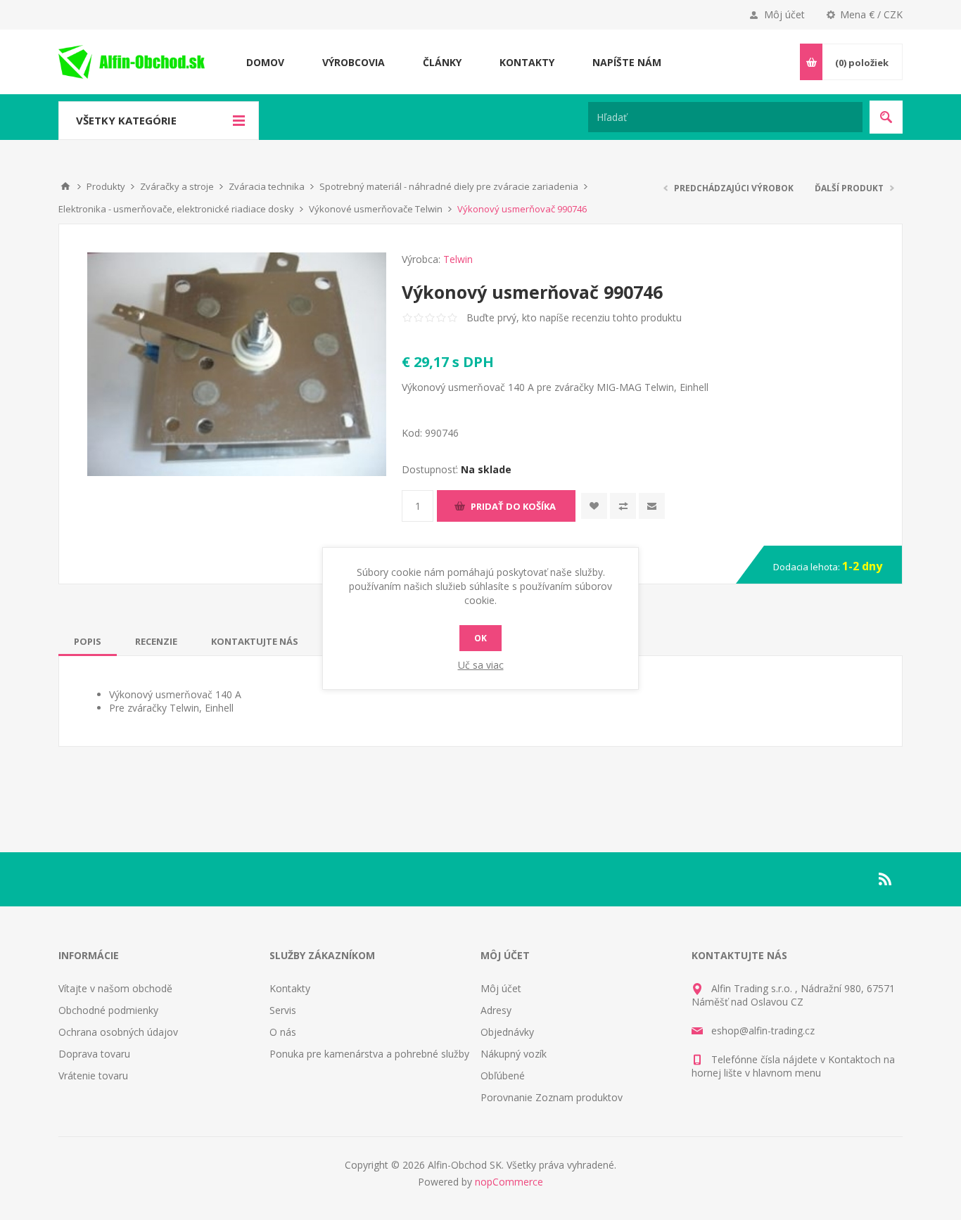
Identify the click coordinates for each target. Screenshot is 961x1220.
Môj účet (784, 14)
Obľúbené (502, 1075)
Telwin (458, 259)
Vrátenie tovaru (93, 1075)
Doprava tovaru (94, 1053)
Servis (282, 1010)
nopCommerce (509, 1181)
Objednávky (507, 1032)
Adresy (495, 1010)
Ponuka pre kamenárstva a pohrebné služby (369, 1053)
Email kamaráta (652, 506)
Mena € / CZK (871, 14)
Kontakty (289, 988)
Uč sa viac (481, 665)
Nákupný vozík (513, 1053)
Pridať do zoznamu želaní (594, 506)
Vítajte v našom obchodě (115, 988)
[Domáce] (65, 186)
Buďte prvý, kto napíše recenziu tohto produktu (574, 317)
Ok (480, 638)
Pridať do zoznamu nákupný (623, 506)
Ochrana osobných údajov (118, 1032)
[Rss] (885, 879)
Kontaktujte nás (254, 641)
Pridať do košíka (513, 506)
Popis (87, 641)
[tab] (87, 641)
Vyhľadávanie (886, 117)
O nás (282, 1032)
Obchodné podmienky (108, 1010)
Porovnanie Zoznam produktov (551, 1097)
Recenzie (156, 641)
